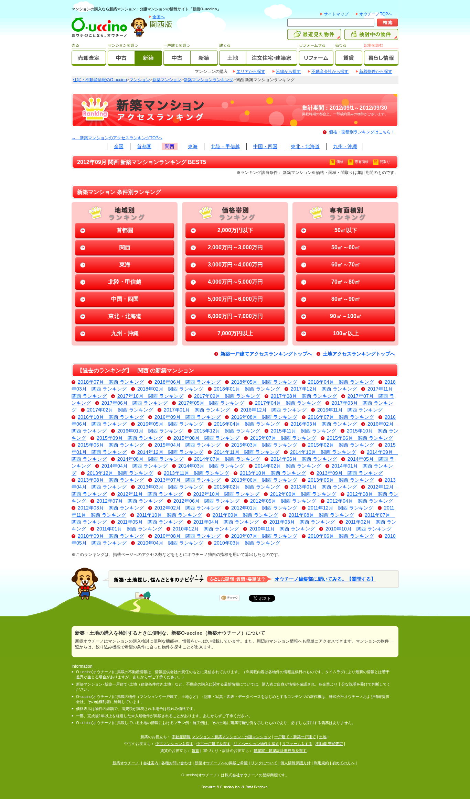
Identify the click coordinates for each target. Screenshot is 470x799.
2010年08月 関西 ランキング (187, 536)
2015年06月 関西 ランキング (360, 438)
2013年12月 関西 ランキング (120, 473)
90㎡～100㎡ (346, 316)
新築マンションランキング (208, 79)
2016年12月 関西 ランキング (274, 410)
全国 (119, 146)
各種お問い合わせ (176, 763)
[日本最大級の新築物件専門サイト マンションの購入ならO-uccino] (101, 36)
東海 (192, 146)
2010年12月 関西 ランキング (206, 529)
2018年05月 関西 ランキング (264, 382)
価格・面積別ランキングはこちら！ (362, 132)
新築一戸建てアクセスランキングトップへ (266, 354)
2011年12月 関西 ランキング (340, 508)
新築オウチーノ (126, 763)
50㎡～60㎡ (345, 247)
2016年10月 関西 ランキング (111, 417)
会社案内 (150, 763)
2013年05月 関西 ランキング (341, 480)
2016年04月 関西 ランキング (247, 424)
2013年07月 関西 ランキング (187, 480)
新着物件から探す (375, 71)
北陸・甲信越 (225, 146)
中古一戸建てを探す (213, 744)
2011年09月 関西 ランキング (245, 515)
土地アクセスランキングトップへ (359, 354)
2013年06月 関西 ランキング (264, 480)
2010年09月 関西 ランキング (111, 536)
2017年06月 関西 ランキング (135, 403)
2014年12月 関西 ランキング (170, 452)
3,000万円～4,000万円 (235, 264)
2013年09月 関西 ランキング (350, 473)
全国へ (158, 16)
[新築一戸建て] (204, 62)
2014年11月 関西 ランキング (246, 452)
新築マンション (166, 79)
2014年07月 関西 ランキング (227, 459)
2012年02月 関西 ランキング (187, 508)
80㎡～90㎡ (345, 299)
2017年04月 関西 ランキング (288, 403)
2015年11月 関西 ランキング (303, 431)
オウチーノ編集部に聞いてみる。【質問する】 (325, 578)
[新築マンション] (148, 62)
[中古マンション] (121, 62)
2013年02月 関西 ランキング (247, 487)
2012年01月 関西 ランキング (264, 508)
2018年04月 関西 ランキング (341, 382)
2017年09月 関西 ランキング (227, 396)
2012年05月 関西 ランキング (283, 501)
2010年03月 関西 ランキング (247, 543)
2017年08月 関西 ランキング (304, 396)
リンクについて (264, 763)
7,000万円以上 (235, 333)
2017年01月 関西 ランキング (197, 410)
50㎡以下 (345, 230)
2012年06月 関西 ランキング (206, 501)
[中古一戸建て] (177, 62)
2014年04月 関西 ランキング (135, 466)
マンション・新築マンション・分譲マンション (231, 737)
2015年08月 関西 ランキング (206, 438)
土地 (323, 737)
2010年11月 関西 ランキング (282, 529)
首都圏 (144, 146)
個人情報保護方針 (295, 763)
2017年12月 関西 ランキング (324, 389)
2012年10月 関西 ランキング (226, 494)
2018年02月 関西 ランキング (170, 389)
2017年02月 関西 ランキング (120, 410)
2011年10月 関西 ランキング (169, 515)
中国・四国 (265, 146)
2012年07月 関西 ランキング (130, 501)
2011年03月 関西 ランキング (302, 522)
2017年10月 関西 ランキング (150, 396)
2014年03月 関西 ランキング (211, 466)
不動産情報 (181, 737)
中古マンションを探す (174, 744)
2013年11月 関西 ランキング (196, 473)
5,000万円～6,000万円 (235, 299)
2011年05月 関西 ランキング (150, 522)
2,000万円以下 (235, 230)
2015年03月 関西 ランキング (264, 445)
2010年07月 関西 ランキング (264, 536)
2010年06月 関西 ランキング (341, 536)
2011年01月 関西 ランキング (129, 529)
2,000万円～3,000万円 (235, 247)
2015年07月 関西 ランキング (283, 438)
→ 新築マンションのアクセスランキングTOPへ (117, 137)
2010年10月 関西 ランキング (358, 529)
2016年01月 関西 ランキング (150, 431)
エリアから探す (250, 71)
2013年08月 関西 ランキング (111, 480)
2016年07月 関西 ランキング (341, 417)
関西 (169, 146)
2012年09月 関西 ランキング (303, 494)
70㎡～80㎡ (345, 282)
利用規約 (321, 763)
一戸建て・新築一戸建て (295, 737)
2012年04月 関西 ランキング (360, 501)
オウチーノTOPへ (375, 14)
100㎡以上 (346, 333)
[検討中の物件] (371, 36)
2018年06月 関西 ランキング (187, 382)
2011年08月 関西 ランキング (321, 515)
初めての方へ (343, 763)
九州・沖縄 (345, 146)
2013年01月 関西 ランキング (324, 487)
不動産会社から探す (330, 71)
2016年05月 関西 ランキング (170, 424)
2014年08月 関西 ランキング (150, 459)
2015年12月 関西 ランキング (227, 431)
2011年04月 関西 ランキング (226, 522)
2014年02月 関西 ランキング (288, 466)
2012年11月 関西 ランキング (150, 494)
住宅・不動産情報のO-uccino (100, 79)
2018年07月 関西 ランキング (111, 382)
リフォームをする (297, 744)
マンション (139, 79)
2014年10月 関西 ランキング (323, 452)
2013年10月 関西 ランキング (273, 473)
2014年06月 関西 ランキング (304, 459)
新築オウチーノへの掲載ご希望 (221, 763)
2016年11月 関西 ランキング (350, 410)
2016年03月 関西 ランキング (324, 424)
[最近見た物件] (314, 36)
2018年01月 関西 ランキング (247, 389)
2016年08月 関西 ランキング (264, 417)
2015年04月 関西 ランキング (187, 445)
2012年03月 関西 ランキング (111, 508)
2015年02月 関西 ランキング (341, 445)
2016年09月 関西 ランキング (187, 417)
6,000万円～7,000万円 (235, 316)
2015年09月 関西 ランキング (130, 438)
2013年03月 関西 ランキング (170, 487)
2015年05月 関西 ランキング (111, 445)
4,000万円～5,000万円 (235, 282)
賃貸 (195, 750)
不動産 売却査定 (329, 744)
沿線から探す (288, 71)
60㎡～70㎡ (345, 264)
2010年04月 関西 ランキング (170, 543)
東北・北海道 (305, 146)
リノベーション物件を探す (256, 744)
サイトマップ (336, 14)
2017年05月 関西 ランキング (211, 403)
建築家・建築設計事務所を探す (280, 750)
